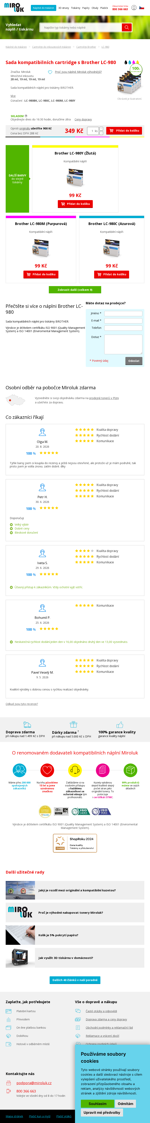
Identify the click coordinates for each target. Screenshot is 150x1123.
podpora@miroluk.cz (34, 1083)
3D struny (63, 8)
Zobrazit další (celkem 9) (75, 290)
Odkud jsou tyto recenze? (22, 704)
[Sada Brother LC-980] (129, 96)
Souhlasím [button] (97, 1104)
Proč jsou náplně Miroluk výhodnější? (78, 72)
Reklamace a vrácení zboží (102, 1036)
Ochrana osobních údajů (101, 1044)
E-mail (95, 320)
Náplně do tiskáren (43, 8)
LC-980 (105, 47)
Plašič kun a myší (39, 1116)
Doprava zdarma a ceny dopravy (106, 1019)
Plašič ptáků (63, 1116)
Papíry (85, 8)
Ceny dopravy (83, 119)
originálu (24, 128)
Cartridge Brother (86, 47)
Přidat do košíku (127, 130)
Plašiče (104, 8)
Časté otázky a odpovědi (101, 1011)
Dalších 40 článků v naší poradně (75, 980)
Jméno (95, 313)
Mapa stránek (14, 1116)
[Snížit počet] (101, 133)
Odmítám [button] (125, 1104)
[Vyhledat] (127, 27)
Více (13, 96)
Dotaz (95, 337)
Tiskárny (75, 8)
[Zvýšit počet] (101, 129)
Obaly (95, 8)
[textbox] (81, 27)
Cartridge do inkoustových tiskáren (51, 47)
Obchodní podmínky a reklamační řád (109, 1027)
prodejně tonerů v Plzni (104, 398)
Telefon (96, 328)
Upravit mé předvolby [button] (102, 1112)
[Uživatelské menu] (133, 9)
